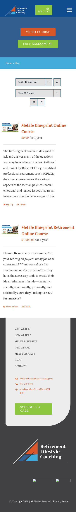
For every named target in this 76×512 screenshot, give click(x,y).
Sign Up (9, 204)
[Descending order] (57, 82)
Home (9, 63)
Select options (12, 306)
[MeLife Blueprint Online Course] (10, 127)
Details (23, 204)
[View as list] (41, 102)
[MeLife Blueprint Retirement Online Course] (10, 229)
